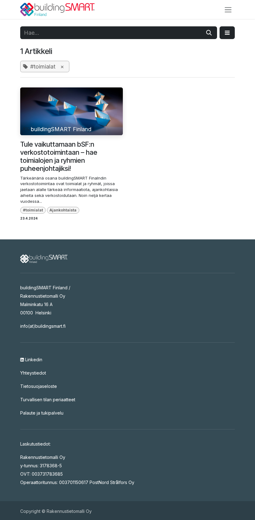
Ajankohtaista (62, 210)
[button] (227, 32)
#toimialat (33, 210)
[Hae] (209, 32)
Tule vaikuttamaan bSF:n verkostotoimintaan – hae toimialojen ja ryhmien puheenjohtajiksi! (58, 156)
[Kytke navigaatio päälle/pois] (228, 9)
